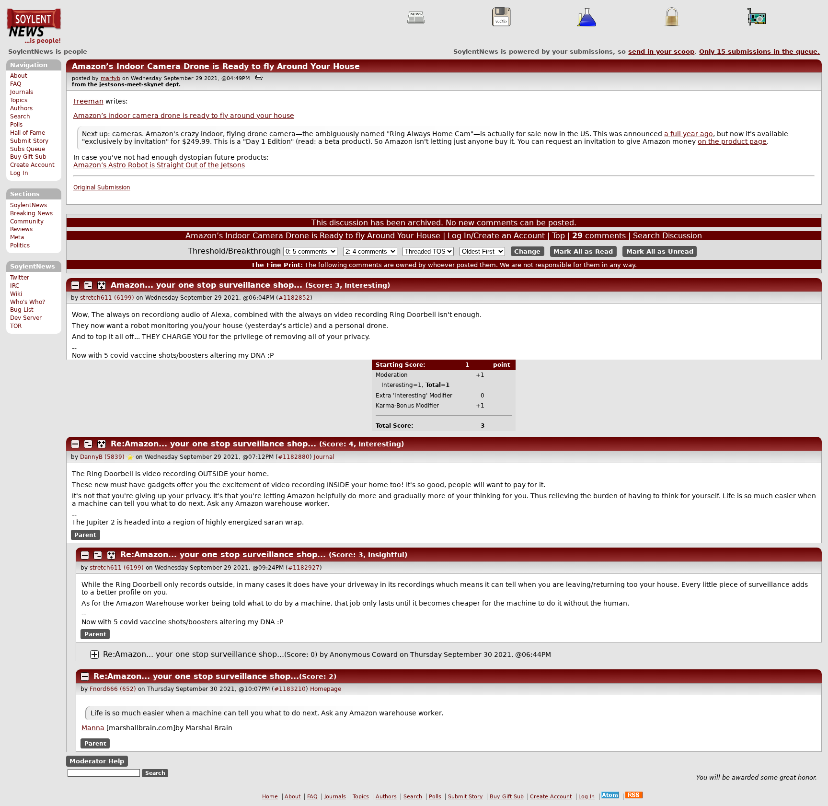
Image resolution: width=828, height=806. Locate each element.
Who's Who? (27, 302)
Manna (93, 728)
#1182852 (294, 297)
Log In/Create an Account (496, 235)
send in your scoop (661, 51)
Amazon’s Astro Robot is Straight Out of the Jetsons (159, 165)
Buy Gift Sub (28, 156)
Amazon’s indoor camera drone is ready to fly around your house (183, 115)
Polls (16, 124)
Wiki (16, 294)
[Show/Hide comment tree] (88, 285)
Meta (17, 237)
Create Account (32, 165)
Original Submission (101, 187)
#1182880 (294, 457)
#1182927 (304, 567)
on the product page (732, 141)
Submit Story (29, 141)
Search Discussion (667, 235)
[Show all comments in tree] (101, 285)
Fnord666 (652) (113, 689)
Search (20, 116)
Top (558, 235)
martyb (110, 78)
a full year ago (688, 134)
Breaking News (31, 213)
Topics (18, 100)
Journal (324, 457)
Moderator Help (96, 761)
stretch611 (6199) (107, 297)
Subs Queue (27, 149)
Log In (19, 173)
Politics (20, 245)
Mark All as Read (583, 251)
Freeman (88, 101)
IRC (14, 285)
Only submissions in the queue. (759, 51)
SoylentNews (33, 26)
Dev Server (26, 318)
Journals (21, 92)
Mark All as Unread (659, 251)
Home (270, 797)
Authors (21, 108)
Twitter (19, 277)
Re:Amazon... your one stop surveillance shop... (213, 443)
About (18, 75)
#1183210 (290, 689)
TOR (16, 326)
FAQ (15, 84)
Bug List (22, 309)
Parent (85, 534)
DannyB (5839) (102, 457)
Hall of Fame (27, 132)
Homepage (325, 689)
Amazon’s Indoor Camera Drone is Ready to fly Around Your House (216, 66)
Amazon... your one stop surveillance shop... (206, 285)
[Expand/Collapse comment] (75, 285)
